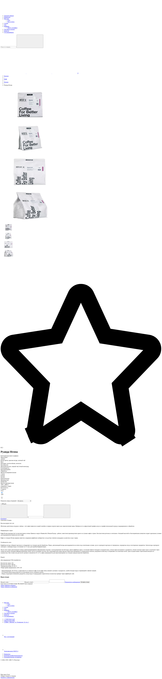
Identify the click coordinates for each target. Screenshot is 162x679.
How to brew (11, 22)
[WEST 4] (13, 13)
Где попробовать (9, 32)
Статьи (6, 23)
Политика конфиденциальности (13, 655)
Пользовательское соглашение (12, 657)
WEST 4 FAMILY (12, 28)
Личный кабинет (9, 15)
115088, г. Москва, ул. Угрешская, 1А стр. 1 (16, 622)
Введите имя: (4, 582)
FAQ (8, 20)
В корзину (4, 518)
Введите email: (29, 582)
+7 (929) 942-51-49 (9, 619)
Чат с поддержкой (9, 636)
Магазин (6, 18)
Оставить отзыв (85, 582)
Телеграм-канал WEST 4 (11, 651)
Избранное (7, 17)
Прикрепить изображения (72, 582)
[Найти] (30, 41)
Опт (5, 25)
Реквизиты (7, 654)
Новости (6, 31)
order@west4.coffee (9, 620)
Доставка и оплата (9, 29)
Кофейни (6, 26)
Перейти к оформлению (8, 677)
